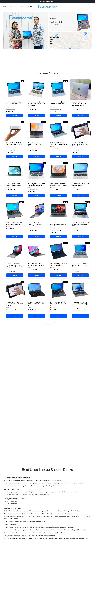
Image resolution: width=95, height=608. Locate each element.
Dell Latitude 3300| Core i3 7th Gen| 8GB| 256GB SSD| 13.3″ (14, 223)
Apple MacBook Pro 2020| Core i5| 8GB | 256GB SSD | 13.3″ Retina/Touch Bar (79, 103)
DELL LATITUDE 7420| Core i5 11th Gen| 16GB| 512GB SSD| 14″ (80, 265)
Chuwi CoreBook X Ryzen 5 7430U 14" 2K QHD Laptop (13, 184)
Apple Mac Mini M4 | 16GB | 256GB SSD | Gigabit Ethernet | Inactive (14, 144)
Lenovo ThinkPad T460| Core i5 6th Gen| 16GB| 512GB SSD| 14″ (58, 304)
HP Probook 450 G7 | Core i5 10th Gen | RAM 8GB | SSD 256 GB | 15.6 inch (36, 103)
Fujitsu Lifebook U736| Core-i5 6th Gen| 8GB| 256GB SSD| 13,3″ (80, 224)
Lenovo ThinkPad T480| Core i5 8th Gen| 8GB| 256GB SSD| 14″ (36, 304)
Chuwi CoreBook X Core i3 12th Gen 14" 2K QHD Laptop (36, 264)
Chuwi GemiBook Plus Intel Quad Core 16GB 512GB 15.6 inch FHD (58, 224)
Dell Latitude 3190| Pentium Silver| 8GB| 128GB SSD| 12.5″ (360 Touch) (14, 304)
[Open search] (87, 6)
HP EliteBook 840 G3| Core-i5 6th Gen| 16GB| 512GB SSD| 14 (58, 143)
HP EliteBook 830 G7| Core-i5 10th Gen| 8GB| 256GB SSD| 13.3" (14, 103)
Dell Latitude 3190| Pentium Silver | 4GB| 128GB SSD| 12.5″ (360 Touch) (80, 144)
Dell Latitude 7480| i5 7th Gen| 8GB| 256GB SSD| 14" (58, 264)
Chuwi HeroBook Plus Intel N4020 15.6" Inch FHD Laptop (58, 184)
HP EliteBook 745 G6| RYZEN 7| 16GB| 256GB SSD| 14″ (80, 184)
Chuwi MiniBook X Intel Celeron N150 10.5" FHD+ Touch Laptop (35, 144)
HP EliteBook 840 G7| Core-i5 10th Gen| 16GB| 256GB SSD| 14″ (58, 103)
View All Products (47, 324)
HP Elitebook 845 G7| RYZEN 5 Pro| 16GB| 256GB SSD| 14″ (36, 184)
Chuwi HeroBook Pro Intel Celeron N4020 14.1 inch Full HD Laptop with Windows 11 (14, 265)
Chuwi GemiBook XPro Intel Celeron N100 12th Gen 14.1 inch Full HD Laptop (35, 224)
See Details (14, 115)
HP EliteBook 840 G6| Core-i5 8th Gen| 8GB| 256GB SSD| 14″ (80, 303)
